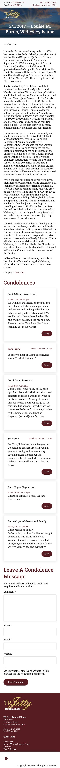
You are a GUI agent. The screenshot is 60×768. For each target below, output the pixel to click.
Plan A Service (9, 749)
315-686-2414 (17, 2)
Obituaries (19, 272)
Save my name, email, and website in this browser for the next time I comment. (26, 672)
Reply (46, 333)
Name (7, 625)
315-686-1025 (15, 5)
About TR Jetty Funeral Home (16, 744)
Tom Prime (14, 349)
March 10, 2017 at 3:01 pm (19, 492)
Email (7, 639)
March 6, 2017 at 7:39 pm (18, 299)
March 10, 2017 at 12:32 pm (40, 438)
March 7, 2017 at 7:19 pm (41, 348)
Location (7, 746)
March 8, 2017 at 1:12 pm (18, 386)
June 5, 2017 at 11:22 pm (18, 526)
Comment (9, 591)
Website (7, 653)
